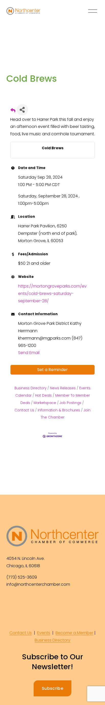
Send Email (29, 353)
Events (43, 633)
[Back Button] (12, 111)
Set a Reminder (52, 370)
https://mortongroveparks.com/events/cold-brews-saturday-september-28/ (52, 293)
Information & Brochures (59, 410)
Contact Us (20, 633)
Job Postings (70, 402)
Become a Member (74, 633)
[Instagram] (22, 601)
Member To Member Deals (55, 399)
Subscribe (52, 688)
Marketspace (45, 402)
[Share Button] (22, 109)
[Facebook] (11, 601)
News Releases (63, 388)
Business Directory (30, 388)
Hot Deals (43, 395)
